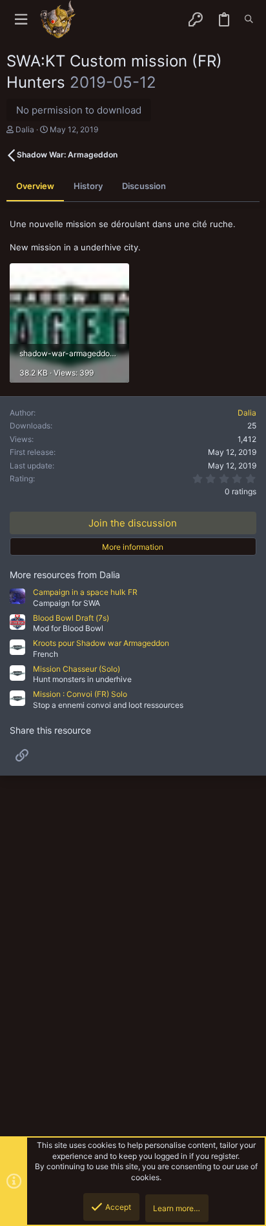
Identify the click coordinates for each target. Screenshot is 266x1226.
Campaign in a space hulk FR (85, 592)
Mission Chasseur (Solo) (76, 669)
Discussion (144, 186)
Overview (35, 186)
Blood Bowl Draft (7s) (71, 618)
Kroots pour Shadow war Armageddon (101, 643)
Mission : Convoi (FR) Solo (80, 694)
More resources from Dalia (65, 574)
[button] (21, 19)
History (88, 186)
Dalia (24, 129)
